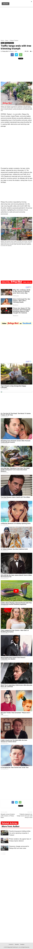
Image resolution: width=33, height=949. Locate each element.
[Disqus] (16, 878)
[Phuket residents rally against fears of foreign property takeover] (4, 840)
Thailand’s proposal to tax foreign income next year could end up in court (24, 815)
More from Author (10, 826)
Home (2, 40)
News (2, 43)
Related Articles (9, 823)
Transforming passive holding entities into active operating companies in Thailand (19, 833)
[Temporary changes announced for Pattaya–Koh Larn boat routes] (4, 848)
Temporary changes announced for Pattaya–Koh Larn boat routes (19, 847)
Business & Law (3, 834)
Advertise (17, 944)
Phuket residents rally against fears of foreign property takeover (20, 840)
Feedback (22, 944)
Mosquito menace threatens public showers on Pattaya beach (8, 815)
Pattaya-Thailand (9, 43)
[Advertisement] (16, 21)
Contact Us (11, 944)
